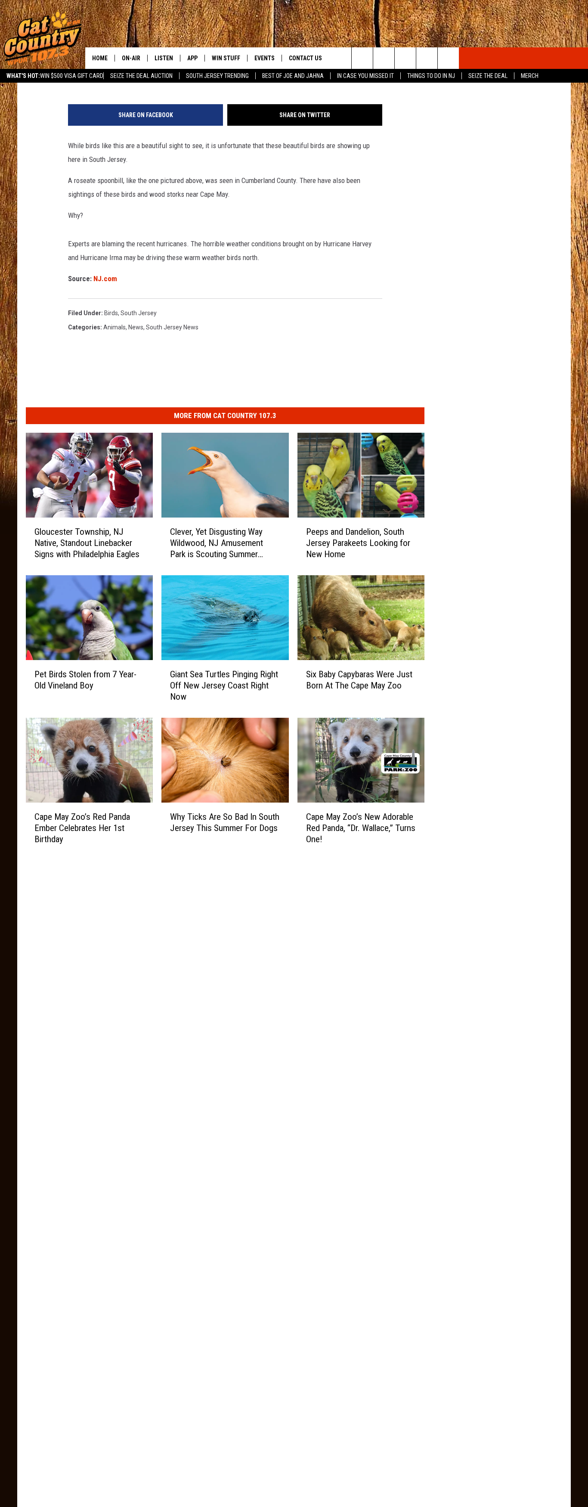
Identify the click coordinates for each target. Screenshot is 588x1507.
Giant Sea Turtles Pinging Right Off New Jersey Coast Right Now (224, 685)
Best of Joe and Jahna (293, 75)
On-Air (131, 58)
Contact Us (305, 58)
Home (100, 58)
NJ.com (105, 278)
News (135, 327)
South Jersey (139, 313)
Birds (111, 313)
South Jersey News (172, 327)
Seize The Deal (488, 75)
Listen (164, 58)
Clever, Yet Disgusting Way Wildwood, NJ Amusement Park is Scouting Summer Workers (216, 543)
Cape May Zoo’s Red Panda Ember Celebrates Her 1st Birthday (82, 828)
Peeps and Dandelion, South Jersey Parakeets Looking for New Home (358, 543)
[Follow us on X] (426, 58)
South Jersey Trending (217, 75)
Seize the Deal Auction (141, 75)
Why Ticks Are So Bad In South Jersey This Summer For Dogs (224, 822)
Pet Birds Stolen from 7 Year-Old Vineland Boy (85, 680)
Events (264, 58)
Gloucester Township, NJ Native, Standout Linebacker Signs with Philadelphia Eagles (86, 543)
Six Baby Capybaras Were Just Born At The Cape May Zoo (359, 680)
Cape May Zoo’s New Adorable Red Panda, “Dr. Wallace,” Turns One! (360, 828)
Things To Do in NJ (431, 75)
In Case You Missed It (365, 75)
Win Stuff (226, 58)
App (192, 58)
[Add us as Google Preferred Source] (383, 58)
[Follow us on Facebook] (405, 58)
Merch (529, 75)
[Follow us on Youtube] (448, 58)
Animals (114, 327)
